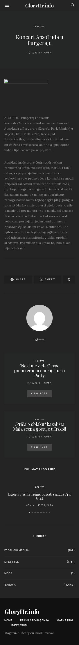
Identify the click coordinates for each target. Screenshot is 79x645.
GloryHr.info (39, 5)
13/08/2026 (45, 505)
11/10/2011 (33, 52)
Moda (8, 573)
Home (8, 620)
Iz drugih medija (16, 550)
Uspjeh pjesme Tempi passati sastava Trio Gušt (39, 496)
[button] (29, 512)
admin (47, 52)
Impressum (19, 625)
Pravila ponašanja (34, 620)
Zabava (39, 26)
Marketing (65, 620)
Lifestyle (11, 562)
